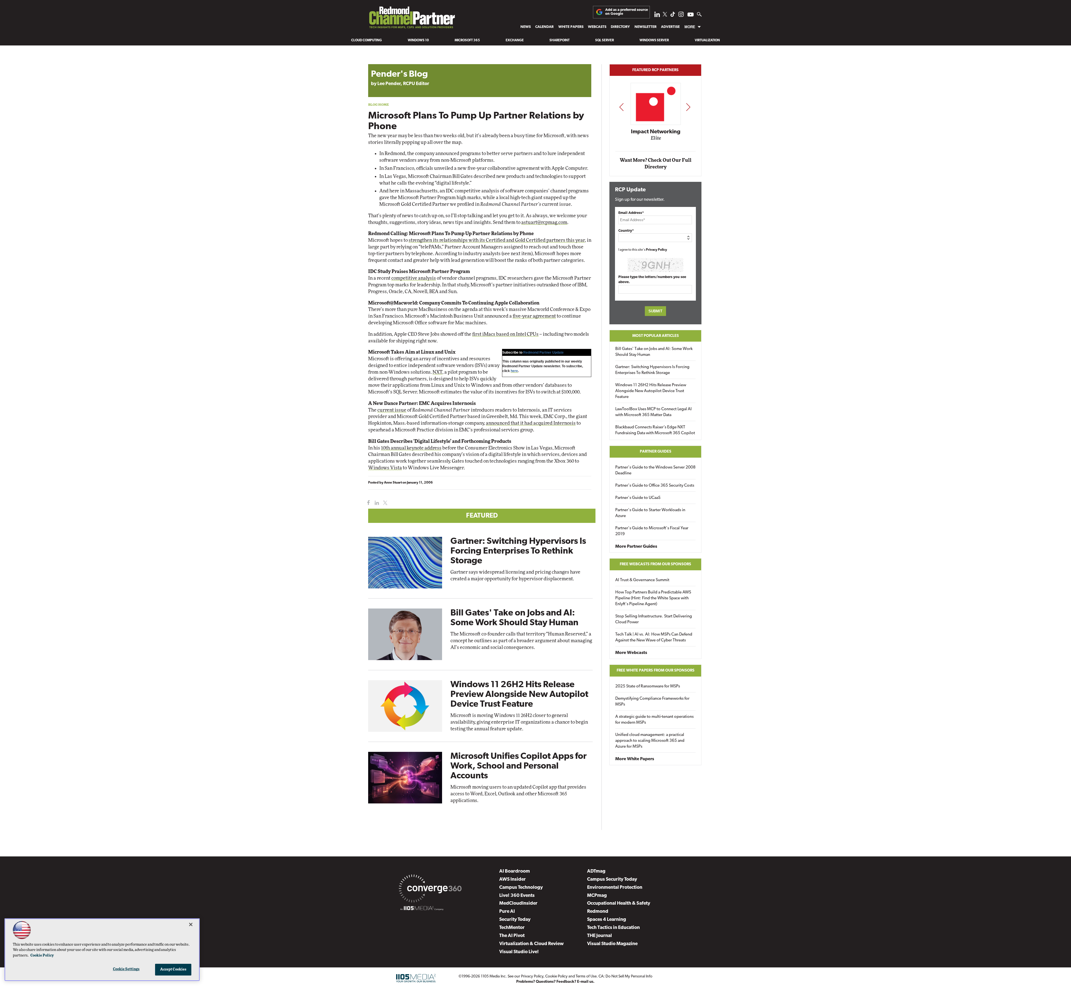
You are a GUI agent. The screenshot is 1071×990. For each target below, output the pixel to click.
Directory (620, 27)
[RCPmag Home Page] (411, 19)
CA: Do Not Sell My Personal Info (625, 976)
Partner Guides (655, 452)
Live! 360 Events (517, 895)
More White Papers (634, 759)
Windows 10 (418, 40)
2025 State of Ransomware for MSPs (647, 686)
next (688, 107)
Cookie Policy (556, 976)
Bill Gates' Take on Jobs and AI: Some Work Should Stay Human (654, 352)
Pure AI (507, 911)
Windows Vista (385, 467)
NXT (437, 372)
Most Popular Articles (655, 336)
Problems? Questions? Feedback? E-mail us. (555, 982)
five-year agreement (534, 316)
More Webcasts (631, 653)
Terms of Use (586, 976)
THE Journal (599, 935)
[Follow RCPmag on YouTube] (691, 15)
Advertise (670, 27)
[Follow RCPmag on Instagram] (681, 15)
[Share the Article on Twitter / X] (384, 502)
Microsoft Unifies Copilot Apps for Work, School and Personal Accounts (518, 766)
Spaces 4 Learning (606, 919)
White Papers (570, 27)
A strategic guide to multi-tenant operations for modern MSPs (654, 720)
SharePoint (559, 40)
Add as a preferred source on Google (626, 12)
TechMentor (512, 927)
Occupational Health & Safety (618, 903)
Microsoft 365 (467, 40)
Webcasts (597, 27)
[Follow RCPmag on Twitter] (665, 15)
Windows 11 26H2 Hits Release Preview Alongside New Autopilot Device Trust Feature (519, 694)
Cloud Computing (366, 40)
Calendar (544, 27)
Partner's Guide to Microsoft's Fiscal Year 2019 (651, 531)
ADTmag (596, 871)
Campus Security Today (612, 879)
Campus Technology (521, 887)
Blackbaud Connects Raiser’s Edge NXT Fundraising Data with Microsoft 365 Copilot (655, 430)
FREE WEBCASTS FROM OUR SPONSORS (655, 564)
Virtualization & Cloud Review (531, 943)
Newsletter (646, 27)
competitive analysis (413, 278)
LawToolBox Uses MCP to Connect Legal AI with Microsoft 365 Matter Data (653, 412)
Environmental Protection (614, 887)
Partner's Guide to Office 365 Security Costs (654, 486)
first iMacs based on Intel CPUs (505, 334)
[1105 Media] (421, 909)
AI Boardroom (514, 871)
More (689, 27)
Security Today (514, 919)
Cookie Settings (126, 969)
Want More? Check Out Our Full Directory (655, 163)
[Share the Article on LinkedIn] (376, 502)
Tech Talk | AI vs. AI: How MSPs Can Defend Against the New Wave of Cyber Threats (653, 637)
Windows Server (654, 40)
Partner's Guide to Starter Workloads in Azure (650, 513)
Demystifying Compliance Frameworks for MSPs (652, 702)
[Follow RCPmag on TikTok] (673, 15)
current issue (391, 410)
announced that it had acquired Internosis (531, 423)
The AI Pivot (512, 935)
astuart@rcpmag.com (544, 222)
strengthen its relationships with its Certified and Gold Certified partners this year (497, 240)
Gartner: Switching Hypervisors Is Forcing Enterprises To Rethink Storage (518, 551)
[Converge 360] (430, 890)
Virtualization (707, 40)
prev (621, 107)
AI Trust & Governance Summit (642, 580)
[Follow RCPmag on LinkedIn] (657, 15)
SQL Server (604, 40)
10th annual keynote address (411, 448)
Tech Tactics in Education (613, 927)
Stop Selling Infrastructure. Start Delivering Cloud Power (653, 619)
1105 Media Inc (493, 976)
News (525, 27)
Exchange (515, 40)
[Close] (191, 924)
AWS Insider (512, 879)
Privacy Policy (656, 250)
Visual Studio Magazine (612, 943)
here (514, 371)
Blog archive (381, 61)
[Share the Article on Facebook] (367, 502)
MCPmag (597, 895)
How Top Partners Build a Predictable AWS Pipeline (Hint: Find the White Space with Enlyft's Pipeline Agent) (653, 598)
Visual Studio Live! (519, 952)
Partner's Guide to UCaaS (637, 498)
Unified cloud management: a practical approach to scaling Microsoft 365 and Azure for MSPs (649, 741)
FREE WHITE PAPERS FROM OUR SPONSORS (655, 670)
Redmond (597, 911)
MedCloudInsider (518, 903)
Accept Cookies (173, 969)
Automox (656, 140)
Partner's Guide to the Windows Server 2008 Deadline (655, 470)
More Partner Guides (636, 546)
